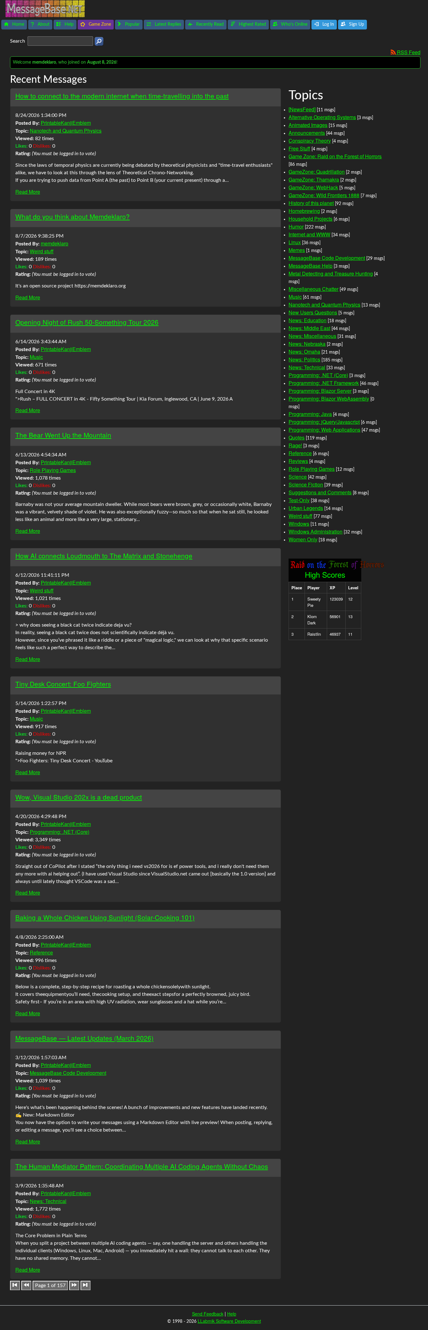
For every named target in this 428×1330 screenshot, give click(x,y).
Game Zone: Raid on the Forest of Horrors (335, 156)
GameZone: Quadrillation (317, 171)
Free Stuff (299, 148)
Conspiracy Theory (310, 140)
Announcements (307, 132)
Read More (27, 191)
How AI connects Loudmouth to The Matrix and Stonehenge (103, 555)
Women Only (303, 539)
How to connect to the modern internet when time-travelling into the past (122, 95)
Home (17, 24)
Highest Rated (251, 24)
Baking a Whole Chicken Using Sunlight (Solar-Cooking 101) (105, 917)
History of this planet (311, 203)
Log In (327, 24)
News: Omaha (304, 351)
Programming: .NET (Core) (59, 831)
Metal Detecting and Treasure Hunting (331, 273)
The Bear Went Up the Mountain (63, 434)
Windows (299, 523)
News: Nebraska (307, 343)
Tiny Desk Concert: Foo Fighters (63, 683)
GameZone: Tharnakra (314, 179)
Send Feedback (207, 1314)
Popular (132, 24)
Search (18, 41)
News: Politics (304, 359)
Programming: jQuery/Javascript (324, 421)
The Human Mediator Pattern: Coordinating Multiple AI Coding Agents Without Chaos (141, 1166)
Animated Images (308, 125)
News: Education (307, 320)
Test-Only (299, 500)
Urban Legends (306, 508)
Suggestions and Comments (320, 492)
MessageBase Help (310, 265)
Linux (295, 242)
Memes (297, 250)
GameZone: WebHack (313, 187)
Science (298, 476)
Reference (41, 952)
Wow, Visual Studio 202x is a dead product (78, 797)
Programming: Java (310, 414)
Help (68, 24)
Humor (296, 226)
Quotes (297, 437)
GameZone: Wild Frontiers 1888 (324, 195)
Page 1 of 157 (50, 1285)
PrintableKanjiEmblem (66, 122)
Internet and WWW (309, 234)
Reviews (298, 461)
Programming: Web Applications (324, 429)
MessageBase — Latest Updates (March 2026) (84, 1038)
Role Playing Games (53, 470)
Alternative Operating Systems (322, 117)
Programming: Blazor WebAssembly (329, 398)
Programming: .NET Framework (324, 382)
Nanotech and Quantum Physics (66, 130)
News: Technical (48, 1201)
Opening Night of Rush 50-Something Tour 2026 (87, 322)
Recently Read (209, 24)
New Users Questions (313, 312)
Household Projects (310, 218)
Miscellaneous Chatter (313, 288)
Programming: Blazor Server (320, 390)
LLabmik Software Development (229, 1321)
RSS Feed (408, 52)
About (43, 24)
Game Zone (99, 24)
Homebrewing (304, 210)
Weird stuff (42, 251)
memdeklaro (54, 243)
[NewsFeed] (302, 109)
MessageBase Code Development (68, 1072)
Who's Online (293, 24)
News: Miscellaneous (312, 335)
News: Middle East (309, 328)
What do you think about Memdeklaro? (72, 216)
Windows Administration (315, 531)
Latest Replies (167, 24)
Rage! (295, 445)
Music (36, 356)
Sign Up (356, 24)
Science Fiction (306, 484)
